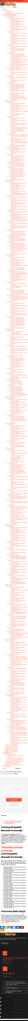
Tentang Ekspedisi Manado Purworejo (13, 821)
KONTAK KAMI (14, 805)
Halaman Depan (3, 771)
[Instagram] (10, 927)
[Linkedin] (18, 927)
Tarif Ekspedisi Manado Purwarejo (13, 822)
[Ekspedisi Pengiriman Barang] (8, 5)
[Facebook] (2, 927)
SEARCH (18, 768)
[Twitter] (14, 927)
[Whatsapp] (6, 927)
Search (14, 7)
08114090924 (5, 923)
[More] (2, 930)
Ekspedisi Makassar (9, 973)
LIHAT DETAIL (14, 800)
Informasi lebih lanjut (9, 823)
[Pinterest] (22, 927)
